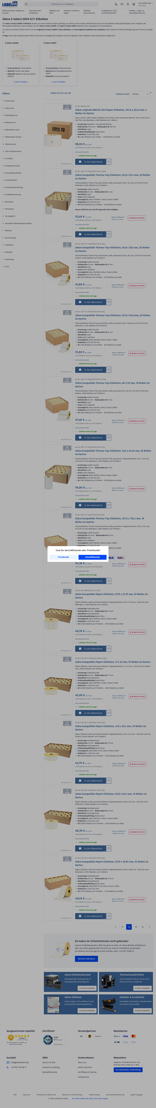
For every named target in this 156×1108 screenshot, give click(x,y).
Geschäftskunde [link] (92, 557)
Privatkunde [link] (63, 557)
